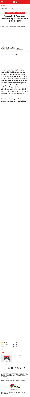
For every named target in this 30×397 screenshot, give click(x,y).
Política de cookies (5, 380)
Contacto (3, 378)
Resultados (11, 8)
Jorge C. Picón (10, 47)
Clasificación (18, 8)
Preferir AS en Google (13, 54)
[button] (2, 54)
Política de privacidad (16, 378)
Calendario (26, 8)
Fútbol (3, 6)
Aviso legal (8, 378)
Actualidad (4, 8)
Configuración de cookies (15, 380)
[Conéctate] (28, 2)
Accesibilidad (23, 380)
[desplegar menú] (2, 2)
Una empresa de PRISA (15, 386)
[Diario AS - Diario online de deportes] (15, 2)
